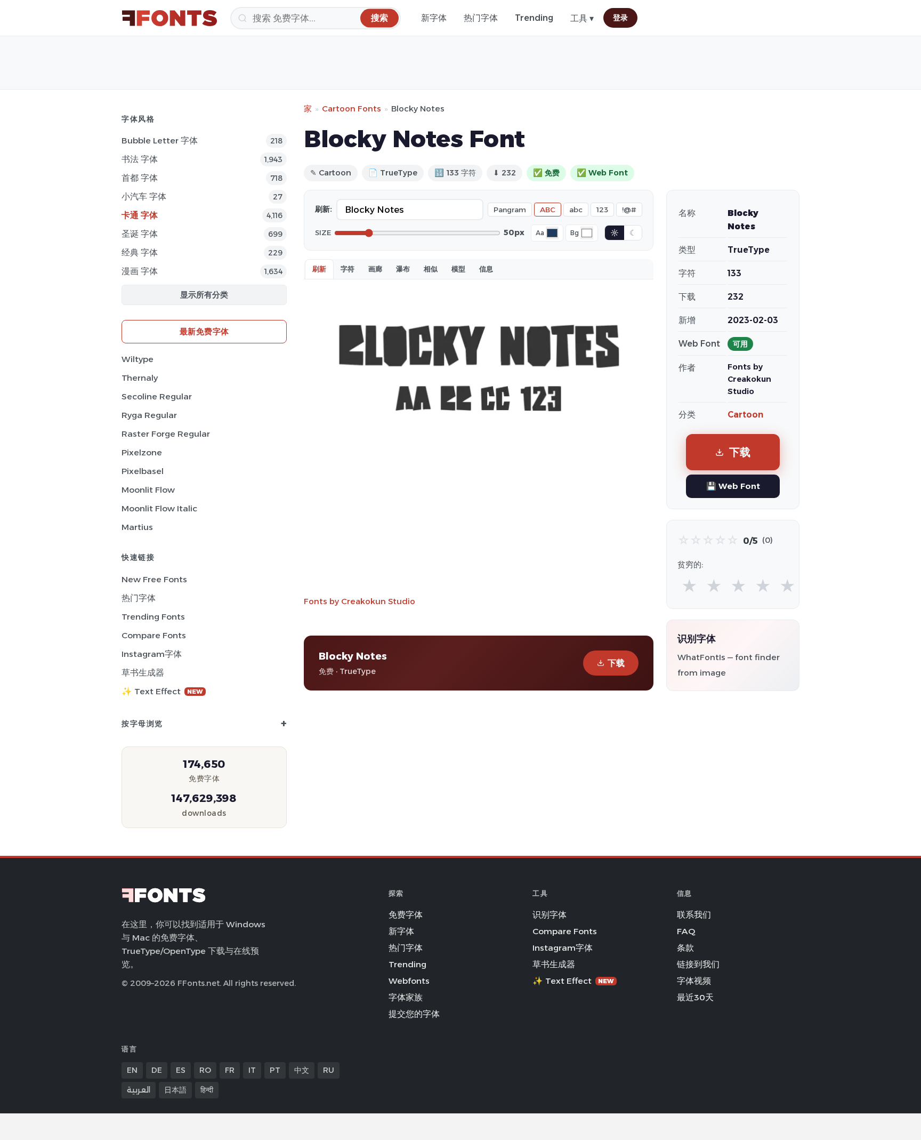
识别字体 (549, 915)
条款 (685, 948)
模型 (458, 268)
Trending (534, 18)
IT (252, 1070)
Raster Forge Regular (166, 434)
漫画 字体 (140, 271)
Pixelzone (142, 452)
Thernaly (140, 378)
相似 (431, 268)
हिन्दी (206, 1090)
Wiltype (138, 359)
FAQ (686, 931)
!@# (629, 209)
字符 (347, 268)
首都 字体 (140, 178)
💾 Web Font (733, 486)
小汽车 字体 (144, 196)
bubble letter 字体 (160, 140)
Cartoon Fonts (351, 108)
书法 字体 (140, 159)
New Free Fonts (154, 579)
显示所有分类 (204, 295)
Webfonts (409, 981)
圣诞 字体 (140, 234)
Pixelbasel (143, 471)
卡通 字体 (140, 215)
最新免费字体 (204, 331)
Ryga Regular (149, 415)
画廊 (375, 268)
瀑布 (403, 268)
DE (156, 1070)
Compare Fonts (154, 635)
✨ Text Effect (162, 691)
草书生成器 (143, 673)
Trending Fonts (153, 617)
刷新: (323, 209)
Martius (137, 527)
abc (576, 209)
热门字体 (481, 18)
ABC (547, 209)
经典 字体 (140, 252)
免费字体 (406, 915)
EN (132, 1070)
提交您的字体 (414, 1014)
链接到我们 (698, 964)
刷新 (319, 268)
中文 (301, 1070)
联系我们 (694, 915)
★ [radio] (689, 586)
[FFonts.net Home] (169, 18)
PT (275, 1070)
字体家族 (406, 997)
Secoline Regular (157, 396)
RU (328, 1070)
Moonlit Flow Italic (159, 508)
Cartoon (745, 415)
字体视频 (694, 981)
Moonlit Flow (148, 490)
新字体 (434, 18)
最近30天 (695, 997)
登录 (620, 17)
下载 (616, 663)
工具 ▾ (582, 18)
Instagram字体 (152, 654)
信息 (486, 268)
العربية (138, 1090)
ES (180, 1070)
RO (205, 1070)
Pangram (510, 209)
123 (602, 209)
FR (230, 1070)
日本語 (175, 1090)
